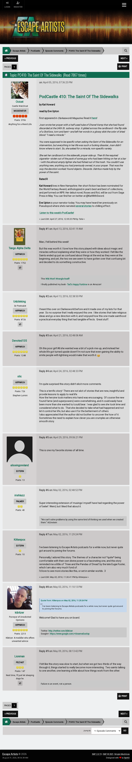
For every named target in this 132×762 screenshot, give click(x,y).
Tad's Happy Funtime (77, 284)
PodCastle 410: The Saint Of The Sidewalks (78, 96)
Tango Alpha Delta (19, 248)
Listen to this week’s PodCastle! (56, 212)
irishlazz (19, 495)
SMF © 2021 (108, 754)
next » (124, 58)
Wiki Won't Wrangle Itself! (58, 279)
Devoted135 (19, 340)
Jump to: (87, 731)
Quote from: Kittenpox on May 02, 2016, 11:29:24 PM (64, 600)
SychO (127, 758)
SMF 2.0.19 (96, 754)
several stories (84, 206)
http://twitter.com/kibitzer (60, 631)
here (94, 118)
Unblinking (19, 301)
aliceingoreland (19, 465)
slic (19, 376)
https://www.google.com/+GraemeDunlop (70, 634)
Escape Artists (10, 754)
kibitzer (19, 612)
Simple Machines (122, 754)
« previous (10, 58)
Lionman (19, 656)
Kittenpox (19, 539)
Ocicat (19, 101)
